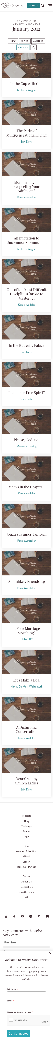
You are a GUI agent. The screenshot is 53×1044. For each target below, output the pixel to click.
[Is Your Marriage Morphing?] (26, 610)
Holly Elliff (26, 639)
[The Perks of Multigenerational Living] (26, 112)
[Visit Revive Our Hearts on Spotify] (31, 916)
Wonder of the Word (26, 851)
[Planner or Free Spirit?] (26, 374)
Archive (23, 47)
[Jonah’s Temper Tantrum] (26, 516)
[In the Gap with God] (26, 65)
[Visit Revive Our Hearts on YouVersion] (47, 916)
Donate (33, 5)
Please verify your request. (20, 1012)
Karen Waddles (26, 304)
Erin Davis (26, 141)
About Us (26, 882)
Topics (24, 41)
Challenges (26, 826)
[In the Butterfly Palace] (26, 327)
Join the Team (26, 892)
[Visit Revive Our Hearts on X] (39, 916)
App (26, 836)
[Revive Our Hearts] (12, 5)
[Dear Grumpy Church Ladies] (26, 760)
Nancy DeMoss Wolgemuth (26, 686)
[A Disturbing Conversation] (26, 709)
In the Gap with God (26, 84)
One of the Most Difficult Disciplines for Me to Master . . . (26, 294)
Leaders (26, 862)
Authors (38, 41)
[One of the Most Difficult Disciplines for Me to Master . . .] (26, 271)
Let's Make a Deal (26, 680)
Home (13, 41)
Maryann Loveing (26, 446)
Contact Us (26, 887)
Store (26, 846)
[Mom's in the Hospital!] (26, 468)
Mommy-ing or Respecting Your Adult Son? (26, 187)
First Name (10, 942)
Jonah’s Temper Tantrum (26, 534)
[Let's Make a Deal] (26, 662)
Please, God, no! (26, 440)
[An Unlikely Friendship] (26, 563)
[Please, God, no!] (26, 421)
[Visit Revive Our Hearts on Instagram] (6, 916)
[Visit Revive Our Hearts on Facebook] (14, 916)
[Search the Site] (42, 5)
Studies (26, 831)
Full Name (12, 989)
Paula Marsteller (26, 197)
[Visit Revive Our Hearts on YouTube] (22, 916)
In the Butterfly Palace (26, 346)
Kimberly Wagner (26, 90)
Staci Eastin (26, 399)
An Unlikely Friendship (26, 582)
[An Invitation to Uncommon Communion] (26, 220)
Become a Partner (26, 867)
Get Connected (18, 1033)
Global (26, 856)
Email (10, 1000)
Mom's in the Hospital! (26, 487)
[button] (49, 5)
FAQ (26, 897)
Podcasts (26, 816)
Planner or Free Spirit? (26, 393)
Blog (26, 821)
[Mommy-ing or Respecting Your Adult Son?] (26, 164)
